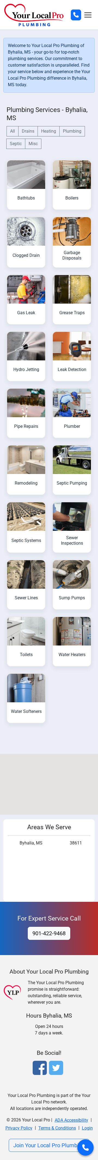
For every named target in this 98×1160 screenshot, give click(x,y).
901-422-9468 (49, 933)
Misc (33, 143)
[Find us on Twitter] (57, 1068)
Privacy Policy (18, 1128)
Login (87, 1128)
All (12, 131)
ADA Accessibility (71, 1120)
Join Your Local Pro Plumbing (49, 1145)
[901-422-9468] (76, 15)
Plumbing (72, 131)
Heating (48, 131)
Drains (28, 131)
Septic (16, 143)
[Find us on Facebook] (41, 1068)
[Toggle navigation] (88, 15)
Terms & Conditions (57, 1128)
